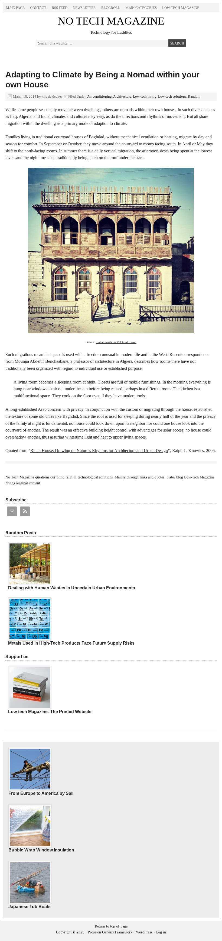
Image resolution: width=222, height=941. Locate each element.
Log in (161, 932)
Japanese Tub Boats (29, 906)
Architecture (122, 96)
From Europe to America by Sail (40, 793)
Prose (92, 932)
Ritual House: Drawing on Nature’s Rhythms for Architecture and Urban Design (99, 450)
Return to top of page (111, 926)
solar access (173, 430)
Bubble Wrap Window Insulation (41, 850)
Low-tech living (144, 96)
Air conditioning (99, 96)
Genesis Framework (117, 932)
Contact (38, 8)
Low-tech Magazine (180, 8)
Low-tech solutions (172, 96)
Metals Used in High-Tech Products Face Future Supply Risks (71, 643)
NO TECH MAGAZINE (111, 21)
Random (194, 96)
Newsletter (84, 8)
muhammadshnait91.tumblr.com (116, 342)
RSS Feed (59, 8)
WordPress (144, 932)
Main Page (15, 8)
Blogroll (110, 8)
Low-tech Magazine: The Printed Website (50, 711)
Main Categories (141, 8)
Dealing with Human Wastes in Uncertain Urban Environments (71, 588)
